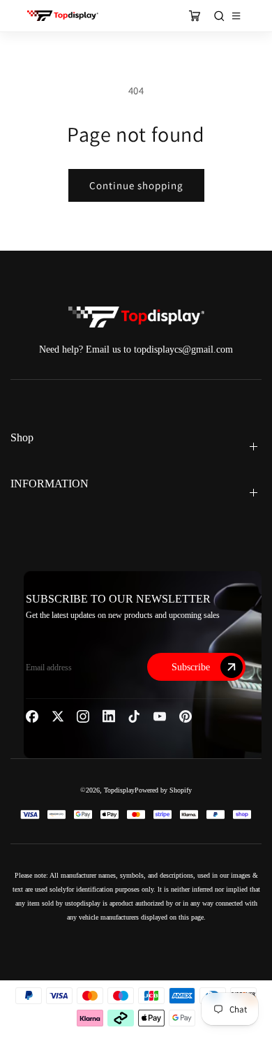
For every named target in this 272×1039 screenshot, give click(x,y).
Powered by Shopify (163, 790)
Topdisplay (119, 790)
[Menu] (236, 15)
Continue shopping (136, 185)
